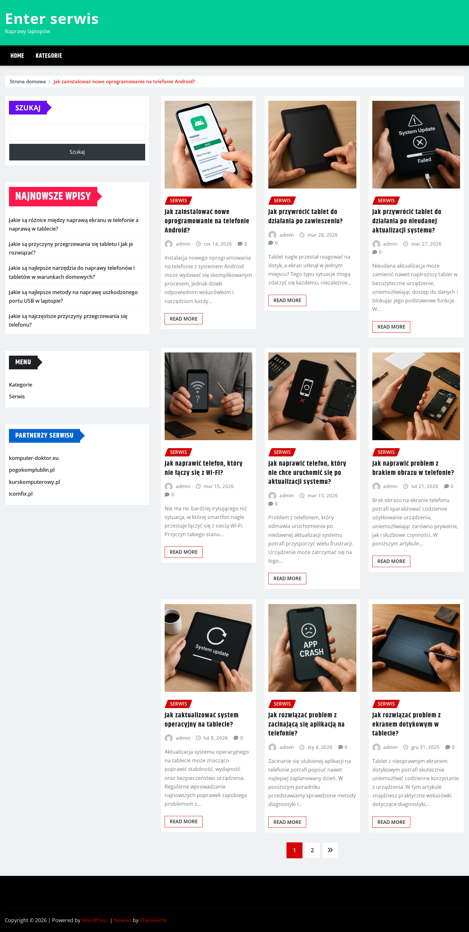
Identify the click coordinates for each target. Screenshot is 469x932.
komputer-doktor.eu (34, 458)
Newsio (122, 920)
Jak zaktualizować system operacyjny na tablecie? (202, 720)
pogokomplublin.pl (32, 469)
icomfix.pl (21, 494)
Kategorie (49, 56)
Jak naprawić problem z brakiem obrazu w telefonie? (413, 468)
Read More (183, 318)
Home (17, 56)
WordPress (95, 920)
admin (183, 243)
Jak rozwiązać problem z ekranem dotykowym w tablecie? (406, 724)
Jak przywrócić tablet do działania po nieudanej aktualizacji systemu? (407, 221)
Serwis (17, 396)
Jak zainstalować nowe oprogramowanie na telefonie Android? (124, 81)
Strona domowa (28, 81)
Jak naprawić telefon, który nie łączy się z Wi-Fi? (204, 468)
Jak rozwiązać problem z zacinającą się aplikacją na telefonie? (306, 724)
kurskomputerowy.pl (34, 481)
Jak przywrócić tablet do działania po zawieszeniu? (305, 217)
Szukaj (28, 107)
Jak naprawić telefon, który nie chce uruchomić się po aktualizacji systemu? (307, 472)
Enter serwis (52, 18)
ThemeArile (153, 920)
